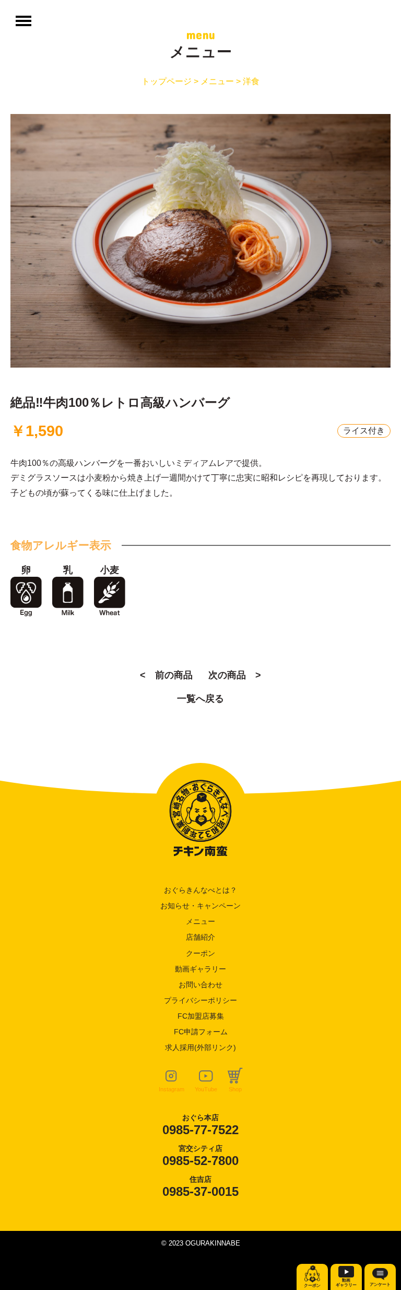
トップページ (166, 81)
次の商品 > (234, 675)
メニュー (217, 81)
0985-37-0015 (200, 1191)
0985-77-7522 (200, 1130)
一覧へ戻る (200, 698)
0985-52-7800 (200, 1161)
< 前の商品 (166, 675)
